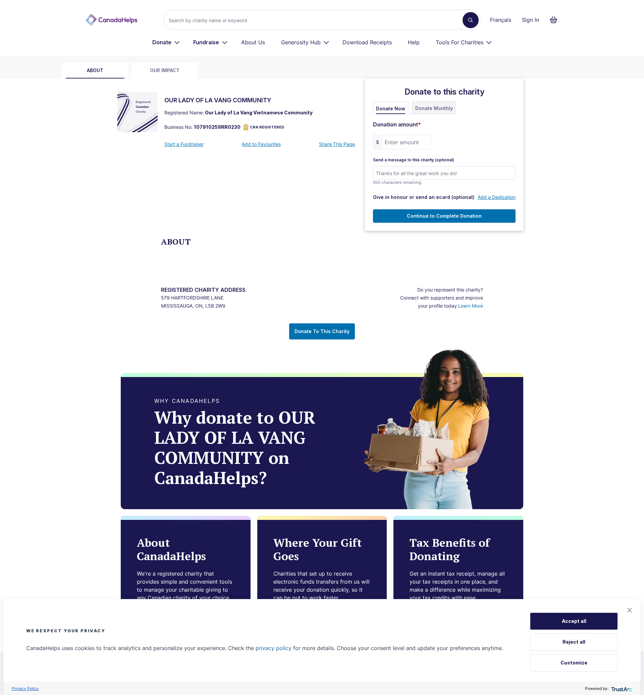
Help (414, 42)
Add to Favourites (261, 144)
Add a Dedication (497, 197)
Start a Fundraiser (184, 144)
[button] (629, 610)
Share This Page (337, 144)
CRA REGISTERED (267, 127)
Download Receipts (367, 42)
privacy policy (273, 648)
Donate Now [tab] (390, 108)
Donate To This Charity (322, 331)
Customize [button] (573, 662)
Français (500, 19)
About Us (253, 42)
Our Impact (164, 70)
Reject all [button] (573, 642)
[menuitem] (166, 42)
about (95, 70)
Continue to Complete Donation (444, 216)
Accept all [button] (574, 621)
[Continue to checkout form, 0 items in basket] (555, 19)
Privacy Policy (25, 688)
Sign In (530, 19)
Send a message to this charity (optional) (413, 160)
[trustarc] (621, 688)
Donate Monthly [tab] (434, 108)
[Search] (471, 20)
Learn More (470, 306)
